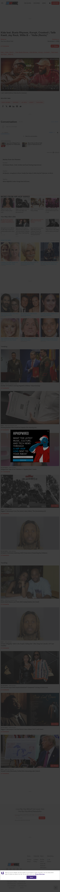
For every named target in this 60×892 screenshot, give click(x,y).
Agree (31, 877)
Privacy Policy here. (40, 874)
